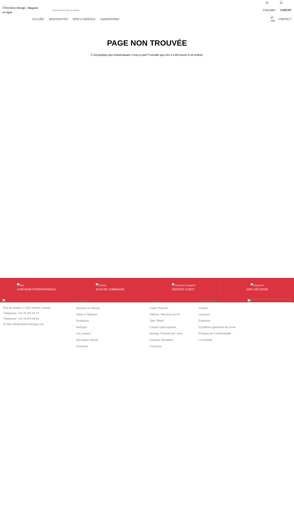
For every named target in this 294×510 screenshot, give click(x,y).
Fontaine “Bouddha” (162, 340)
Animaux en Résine (88, 308)
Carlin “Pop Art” (159, 308)
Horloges (81, 327)
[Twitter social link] (202, 2)
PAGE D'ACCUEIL (147, 66)
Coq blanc (156, 346)
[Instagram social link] (206, 2)
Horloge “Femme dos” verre (166, 333)
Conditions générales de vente (217, 327)
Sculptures (82, 320)
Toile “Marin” (157, 320)
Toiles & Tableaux (86, 314)
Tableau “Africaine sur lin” (165, 314)
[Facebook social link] (198, 2)
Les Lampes (83, 333)
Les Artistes (206, 340)
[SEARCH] (249, 10)
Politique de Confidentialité (215, 333)
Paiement (204, 320)
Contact (203, 308)
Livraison (204, 314)
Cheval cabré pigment (163, 327)
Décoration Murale (87, 340)
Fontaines (82, 346)
